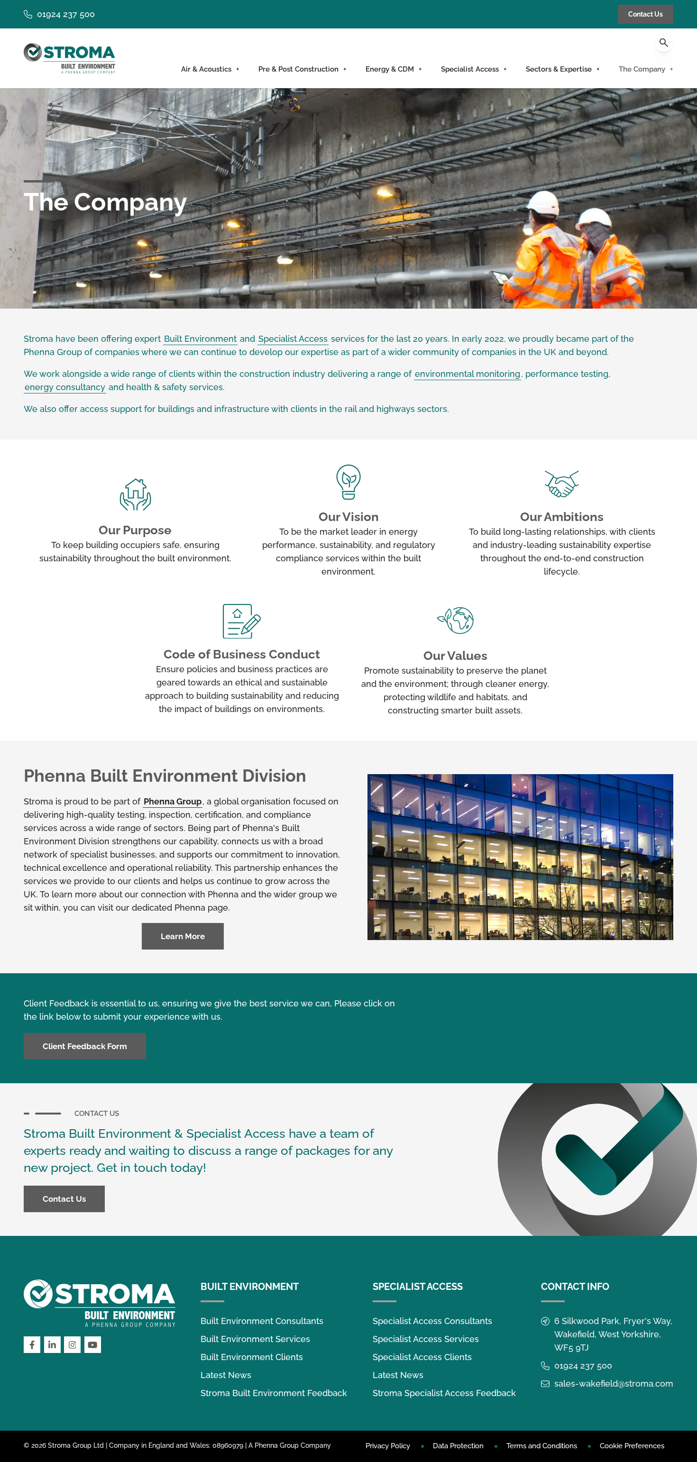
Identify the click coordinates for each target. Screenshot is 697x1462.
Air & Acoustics (206, 69)
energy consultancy (65, 387)
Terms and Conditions (541, 1446)
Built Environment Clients (252, 1357)
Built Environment (200, 339)
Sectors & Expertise (559, 69)
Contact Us (645, 14)
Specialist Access (470, 69)
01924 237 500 (66, 14)
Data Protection (458, 1446)
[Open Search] (663, 42)
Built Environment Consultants (262, 1321)
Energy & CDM (390, 69)
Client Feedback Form (85, 1046)
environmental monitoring (467, 374)
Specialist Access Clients (422, 1357)
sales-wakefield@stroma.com (613, 1384)
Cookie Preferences (632, 1446)
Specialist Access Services (426, 1339)
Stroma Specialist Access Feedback (444, 1393)
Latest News (226, 1375)
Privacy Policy (388, 1446)
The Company (642, 69)
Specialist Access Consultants (432, 1321)
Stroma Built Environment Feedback (274, 1393)
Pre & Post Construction (298, 69)
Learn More (183, 936)
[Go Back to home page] (69, 58)
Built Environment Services (255, 1339)
